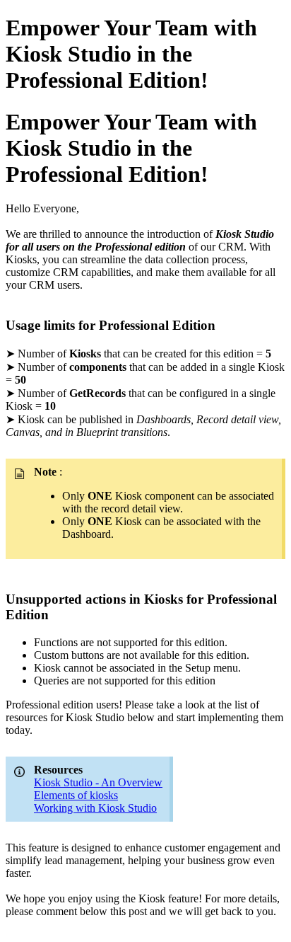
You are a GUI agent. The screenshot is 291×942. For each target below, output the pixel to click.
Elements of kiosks (76, 795)
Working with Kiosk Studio (95, 808)
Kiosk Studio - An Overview (98, 782)
